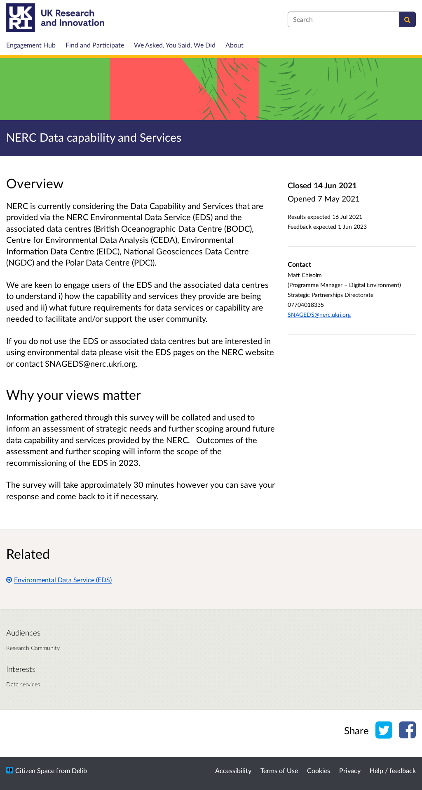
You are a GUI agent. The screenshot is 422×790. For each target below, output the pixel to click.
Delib (79, 770)
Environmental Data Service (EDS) (63, 580)
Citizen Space (34, 770)
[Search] (407, 19)
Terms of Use (279, 770)
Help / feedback (393, 770)
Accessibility (233, 770)
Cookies (318, 770)
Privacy (350, 770)
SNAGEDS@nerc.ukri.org (319, 314)
